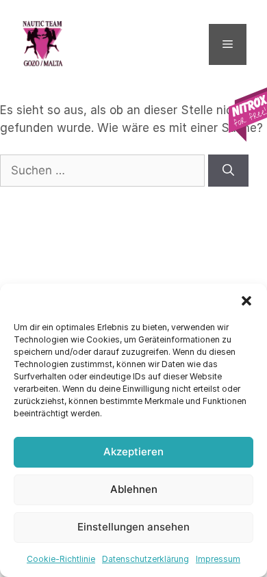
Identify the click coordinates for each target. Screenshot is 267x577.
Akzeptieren (133, 451)
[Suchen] (228, 171)
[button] (246, 301)
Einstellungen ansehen (133, 526)
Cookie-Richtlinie (61, 559)
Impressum (218, 559)
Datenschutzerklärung (145, 559)
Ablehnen (133, 489)
